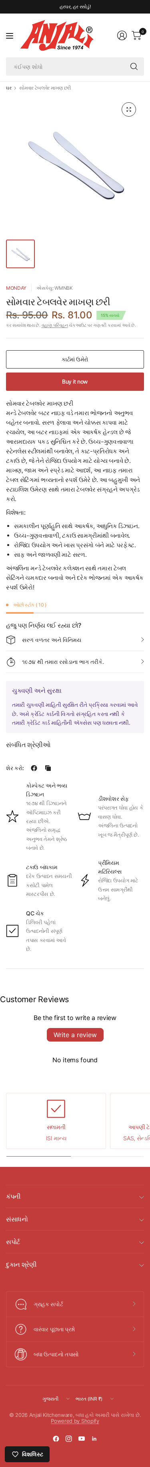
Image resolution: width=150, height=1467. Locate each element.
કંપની (13, 1196)
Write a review (75, 1035)
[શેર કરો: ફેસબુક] (34, 768)
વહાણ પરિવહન (55, 325)
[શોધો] (134, 66)
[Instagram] (68, 1438)
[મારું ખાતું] (122, 35)
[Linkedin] (94, 1438)
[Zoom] (129, 109)
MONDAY (16, 288)
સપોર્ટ (13, 1242)
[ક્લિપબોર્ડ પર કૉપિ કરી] (48, 768)
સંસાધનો (17, 1219)
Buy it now (75, 381)
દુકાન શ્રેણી (21, 1264)
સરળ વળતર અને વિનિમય (51, 639)
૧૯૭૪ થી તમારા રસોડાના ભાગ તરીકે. (63, 661)
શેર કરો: (15, 768)
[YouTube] (81, 1438)
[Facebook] (56, 1438)
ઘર (8, 88)
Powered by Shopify (75, 1421)
